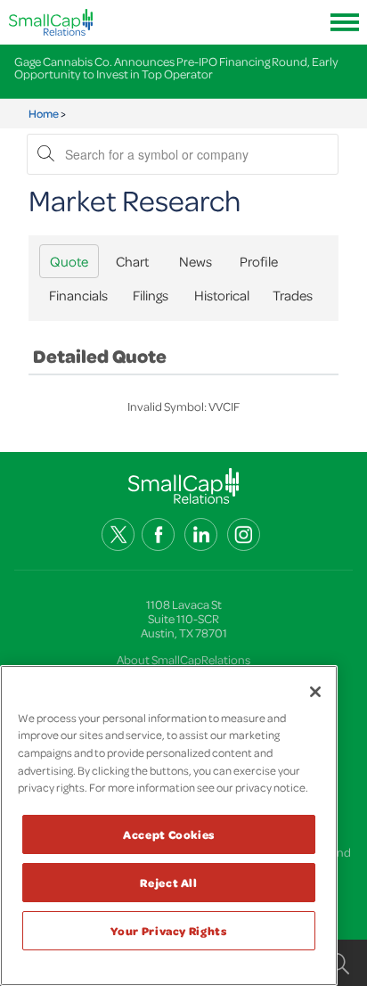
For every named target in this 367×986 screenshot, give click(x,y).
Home (44, 113)
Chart (132, 261)
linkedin (200, 534)
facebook (158, 534)
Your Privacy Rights (168, 931)
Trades (293, 295)
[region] (169, 825)
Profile (259, 261)
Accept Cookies (169, 834)
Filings (150, 295)
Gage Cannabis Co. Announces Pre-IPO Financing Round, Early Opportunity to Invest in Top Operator (176, 67)
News (195, 261)
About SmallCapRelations (183, 659)
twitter (118, 534)
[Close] (315, 691)
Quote (69, 261)
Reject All (169, 883)
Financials (78, 295)
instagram (243, 534)
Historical (221, 295)
